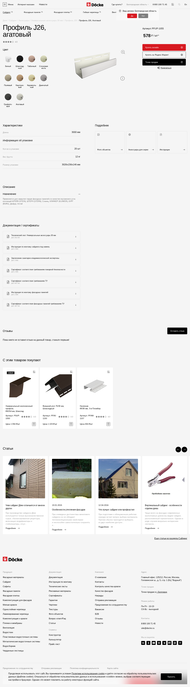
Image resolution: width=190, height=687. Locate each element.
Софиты (7, 586)
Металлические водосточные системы (21, 641)
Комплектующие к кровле (15, 618)
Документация (56, 577)
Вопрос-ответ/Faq (57, 618)
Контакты (99, 582)
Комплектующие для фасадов (17, 600)
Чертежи (53, 605)
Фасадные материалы (13, 577)
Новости (99, 623)
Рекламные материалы (60, 591)
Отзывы (99, 618)
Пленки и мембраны (12, 623)
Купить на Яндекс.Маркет (157, 55)
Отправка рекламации (105, 600)
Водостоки (8, 632)
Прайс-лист (54, 644)
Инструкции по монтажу (60, 582)
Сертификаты (55, 595)
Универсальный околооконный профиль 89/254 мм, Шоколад (19, 408)
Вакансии (99, 609)
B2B (97, 614)
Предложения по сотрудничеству (111, 605)
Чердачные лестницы (13, 650)
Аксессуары (24, 20)
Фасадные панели (32, 12)
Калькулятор (55, 639)
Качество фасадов (104, 591)
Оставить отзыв (177, 331)
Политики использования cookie (88, 673)
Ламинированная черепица (16, 614)
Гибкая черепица (91, 12)
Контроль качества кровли (107, 586)
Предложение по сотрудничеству (18, 668)
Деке (5, 20)
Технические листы (58, 586)
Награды (99, 595)
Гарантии (53, 600)
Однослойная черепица (14, 609)
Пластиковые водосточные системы (20, 637)
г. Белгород (161, 592)
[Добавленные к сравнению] (172, 4)
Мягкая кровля (10, 605)
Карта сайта (112, 668)
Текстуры (53, 609)
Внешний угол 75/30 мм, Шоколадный (53, 407)
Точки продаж (151, 62)
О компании (100, 577)
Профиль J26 (71, 20)
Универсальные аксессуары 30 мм (47, 20)
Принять (171, 677)
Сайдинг (6, 12)
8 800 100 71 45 (148, 623)
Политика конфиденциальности (84, 668)
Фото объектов (56, 614)
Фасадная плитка (62, 12)
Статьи (52, 623)
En (186, 4)
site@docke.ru (147, 628)
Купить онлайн (152, 47)
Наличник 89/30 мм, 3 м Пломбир (90, 407)
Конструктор (55, 635)
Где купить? (117, 4)
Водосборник (9, 646)
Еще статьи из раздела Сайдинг (170, 538)
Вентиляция (8, 628)
